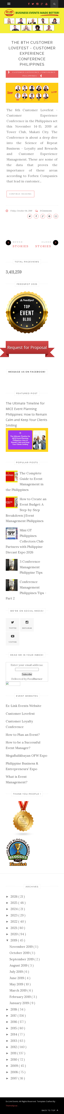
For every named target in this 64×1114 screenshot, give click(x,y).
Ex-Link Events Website (23, 706)
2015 (14, 1028)
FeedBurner (35, 678)
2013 (14, 1041)
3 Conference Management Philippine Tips (31, 567)
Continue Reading (20, 194)
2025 (14, 903)
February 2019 (21, 997)
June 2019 (17, 978)
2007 (14, 1078)
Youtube (13, 642)
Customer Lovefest (20, 714)
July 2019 (17, 972)
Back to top (49, 1110)
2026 (14, 896)
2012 (14, 1047)
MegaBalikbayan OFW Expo (26, 756)
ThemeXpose (11, 1105)
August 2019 (19, 965)
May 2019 (17, 984)
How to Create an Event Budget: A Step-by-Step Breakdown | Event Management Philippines (26, 510)
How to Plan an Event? (23, 735)
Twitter (12, 628)
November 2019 (21, 947)
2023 (14, 915)
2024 (15, 909)
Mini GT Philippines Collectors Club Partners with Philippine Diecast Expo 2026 (24, 541)
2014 (14, 1034)
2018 (14, 1009)
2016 (14, 1022)
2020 (15, 934)
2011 (14, 1053)
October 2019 (20, 953)
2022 (14, 921)
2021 (14, 928)
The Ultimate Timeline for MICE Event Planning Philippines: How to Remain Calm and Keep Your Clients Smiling (26, 414)
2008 (15, 1072)
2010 (14, 1059)
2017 (14, 1015)
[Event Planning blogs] (23, 835)
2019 (14, 940)
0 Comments (46, 211)
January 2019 (20, 1003)
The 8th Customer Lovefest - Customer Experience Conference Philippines (32, 53)
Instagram (27, 628)
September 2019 (22, 959)
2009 (15, 1066)
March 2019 (18, 990)
